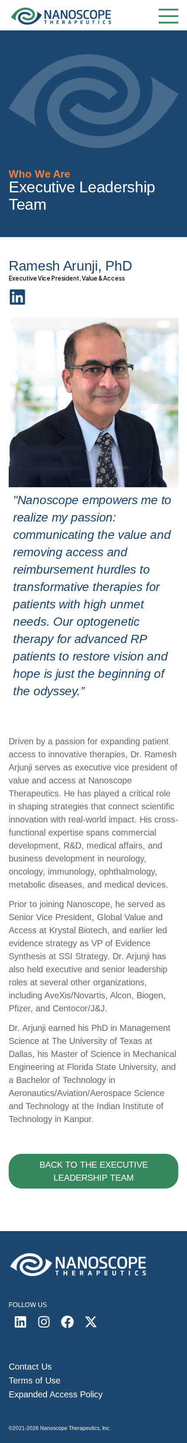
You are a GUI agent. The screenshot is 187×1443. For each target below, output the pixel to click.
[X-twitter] (91, 1322)
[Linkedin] (20, 1322)
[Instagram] (44, 1322)
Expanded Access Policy (56, 1394)
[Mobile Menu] (166, 17)
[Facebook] (67, 1322)
